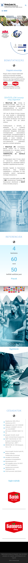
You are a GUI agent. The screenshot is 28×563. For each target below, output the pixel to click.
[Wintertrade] (12, 5)
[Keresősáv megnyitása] (25, 5)
